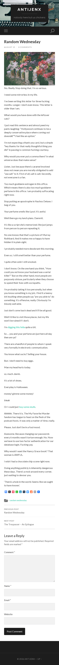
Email (7, 600)
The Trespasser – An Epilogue (19, 523)
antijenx (29, 9)
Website (8, 614)
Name (7, 586)
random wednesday (18, 500)
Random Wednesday (14, 511)
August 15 (9, 47)
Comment (9, 552)
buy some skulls (27, 406)
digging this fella (16, 327)
